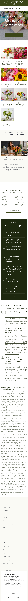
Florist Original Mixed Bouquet (20, 85)
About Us (5, 527)
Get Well (5, 514)
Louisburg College (15, 347)
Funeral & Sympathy (8, 507)
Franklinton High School (12, 344)
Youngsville (24, 308)
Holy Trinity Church (16, 372)
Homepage (6, 503)
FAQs (4, 553)
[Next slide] (18, 41)
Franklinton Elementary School (16, 343)
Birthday (5, 510)
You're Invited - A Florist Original (6, 85)
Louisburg (17, 308)
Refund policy (6, 560)
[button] (19, 8)
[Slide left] (10, 178)
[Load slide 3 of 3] (16, 41)
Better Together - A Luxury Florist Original (19, 65)
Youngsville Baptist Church (12, 378)
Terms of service (7, 566)
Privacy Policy (17, 586)
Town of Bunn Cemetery (12, 323)
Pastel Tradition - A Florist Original (6, 105)
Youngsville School (14, 354)
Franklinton (11, 308)
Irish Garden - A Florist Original (5, 125)
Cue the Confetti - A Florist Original (6, 64)
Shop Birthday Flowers (14, 35)
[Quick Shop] (16, 8)
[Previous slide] (9, 41)
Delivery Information (8, 550)
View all (3, 137)
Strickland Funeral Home (20, 321)
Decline (13, 593)
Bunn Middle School (10, 336)
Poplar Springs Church (16, 375)
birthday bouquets (19, 456)
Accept (13, 590)
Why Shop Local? (7, 570)
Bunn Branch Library (10, 335)
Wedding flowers (20, 454)
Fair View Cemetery (10, 317)
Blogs (4, 537)
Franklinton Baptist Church (12, 367)
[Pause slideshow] (26, 41)
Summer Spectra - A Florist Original (20, 105)
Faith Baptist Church (20, 366)
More (14, 296)
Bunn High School (22, 335)
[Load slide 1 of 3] (12, 41)
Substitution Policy (8, 563)
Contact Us (6, 546)
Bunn (6, 308)
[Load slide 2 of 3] (14, 41)
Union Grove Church (21, 377)
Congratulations (7, 520)
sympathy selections (6, 456)
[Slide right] (17, 178)
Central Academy (13, 338)
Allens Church (9, 366)
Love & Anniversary (8, 524)
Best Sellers (6, 517)
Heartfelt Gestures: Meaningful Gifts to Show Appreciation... (13, 159)
